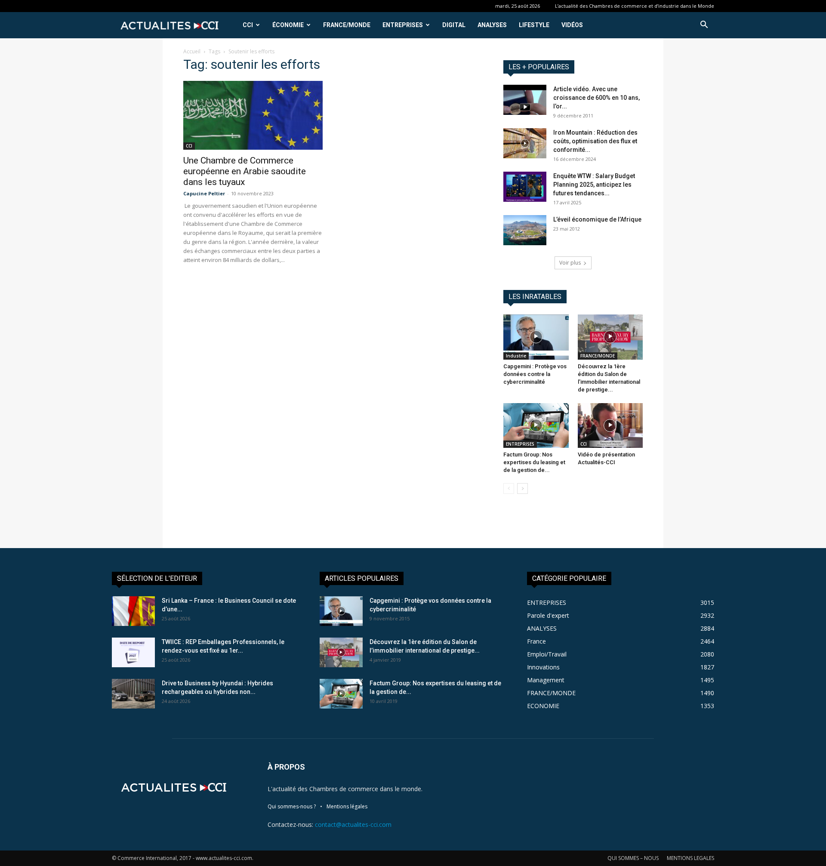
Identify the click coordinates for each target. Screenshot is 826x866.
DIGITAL (453, 25)
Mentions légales (347, 806)
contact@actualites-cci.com (353, 824)
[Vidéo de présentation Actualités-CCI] (610, 425)
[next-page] (522, 488)
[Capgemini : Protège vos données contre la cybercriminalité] (536, 336)
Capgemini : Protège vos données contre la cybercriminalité (535, 374)
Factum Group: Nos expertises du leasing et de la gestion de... (534, 462)
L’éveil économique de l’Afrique (597, 219)
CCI (248, 25)
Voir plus (570, 262)
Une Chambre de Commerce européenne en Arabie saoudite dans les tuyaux (244, 171)
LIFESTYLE (534, 25)
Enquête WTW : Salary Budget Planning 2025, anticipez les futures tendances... (594, 185)
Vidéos (572, 25)
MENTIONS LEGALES (690, 858)
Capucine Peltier (204, 193)
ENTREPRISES (402, 25)
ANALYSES (492, 25)
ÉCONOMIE (288, 25)
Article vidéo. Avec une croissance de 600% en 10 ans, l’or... (596, 98)
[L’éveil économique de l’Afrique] (524, 230)
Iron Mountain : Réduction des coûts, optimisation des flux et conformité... (595, 141)
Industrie (516, 356)
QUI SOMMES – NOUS (633, 858)
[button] (703, 26)
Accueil (191, 51)
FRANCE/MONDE (346, 25)
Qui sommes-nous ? (292, 806)
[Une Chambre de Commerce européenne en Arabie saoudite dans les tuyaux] (253, 115)
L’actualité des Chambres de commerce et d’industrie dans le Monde (634, 6)
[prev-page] (508, 488)
